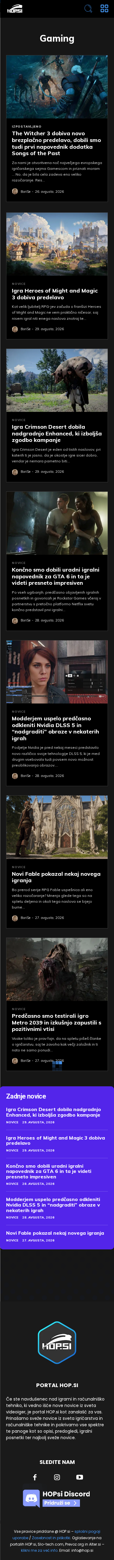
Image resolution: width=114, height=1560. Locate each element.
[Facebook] (34, 1478)
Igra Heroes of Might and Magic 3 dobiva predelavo (55, 294)
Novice (19, 284)
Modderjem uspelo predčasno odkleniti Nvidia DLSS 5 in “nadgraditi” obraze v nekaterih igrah (55, 728)
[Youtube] (79, 1478)
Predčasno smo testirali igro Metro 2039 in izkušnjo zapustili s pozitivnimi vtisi (56, 1022)
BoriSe (25, 191)
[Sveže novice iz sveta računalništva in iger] (36, 9)
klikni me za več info (39, 1550)
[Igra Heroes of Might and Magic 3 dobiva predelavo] (57, 244)
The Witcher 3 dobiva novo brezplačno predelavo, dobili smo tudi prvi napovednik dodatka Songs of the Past (56, 143)
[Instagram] (57, 1478)
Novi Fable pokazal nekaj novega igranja (56, 877)
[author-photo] (16, 191)
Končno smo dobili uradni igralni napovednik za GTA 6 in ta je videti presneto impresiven (55, 576)
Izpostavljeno (26, 126)
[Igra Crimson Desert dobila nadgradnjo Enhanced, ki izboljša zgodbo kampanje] (57, 380)
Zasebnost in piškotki (51, 1537)
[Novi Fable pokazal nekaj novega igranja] (57, 827)
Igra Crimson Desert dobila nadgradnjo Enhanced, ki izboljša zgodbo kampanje (57, 433)
